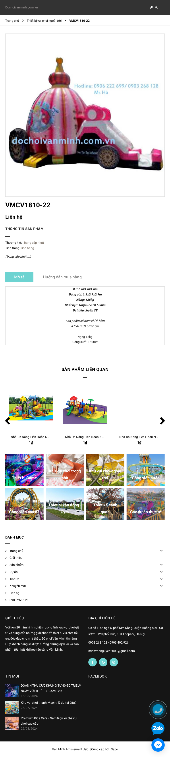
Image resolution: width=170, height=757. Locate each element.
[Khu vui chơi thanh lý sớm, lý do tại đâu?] (12, 707)
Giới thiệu (16, 557)
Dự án (14, 572)
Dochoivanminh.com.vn (21, 7)
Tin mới (12, 676)
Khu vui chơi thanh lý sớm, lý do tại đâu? (49, 702)
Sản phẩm (16, 565)
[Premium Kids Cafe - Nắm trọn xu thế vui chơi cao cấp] (12, 723)
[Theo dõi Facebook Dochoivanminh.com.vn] (92, 662)
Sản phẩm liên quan (85, 369)
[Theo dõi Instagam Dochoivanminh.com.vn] (114, 662)
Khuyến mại (18, 586)
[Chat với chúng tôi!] (158, 745)
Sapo (114, 749)
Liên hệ (14, 593)
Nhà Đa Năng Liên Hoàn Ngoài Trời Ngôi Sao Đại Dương (49, 437)
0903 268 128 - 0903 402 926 (108, 642)
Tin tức (14, 579)
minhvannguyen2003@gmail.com (111, 651)
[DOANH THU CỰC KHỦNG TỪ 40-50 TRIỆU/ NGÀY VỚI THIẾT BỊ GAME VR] (12, 690)
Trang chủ (16, 551)
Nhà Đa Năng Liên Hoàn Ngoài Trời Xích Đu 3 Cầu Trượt (103, 437)
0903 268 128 (19, 600)
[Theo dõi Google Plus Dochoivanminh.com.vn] (103, 662)
